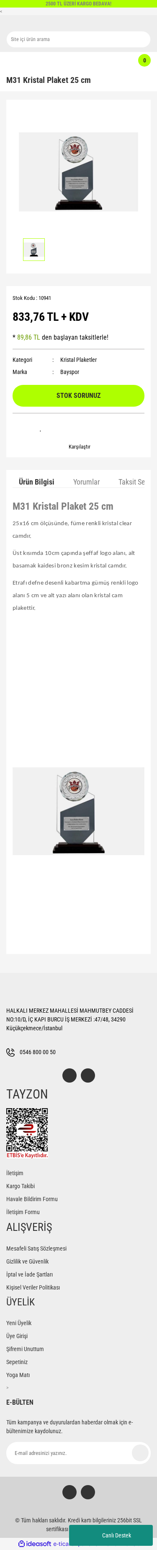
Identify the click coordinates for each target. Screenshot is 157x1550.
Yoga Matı (18, 1375)
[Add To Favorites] (41, 428)
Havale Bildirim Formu (32, 1199)
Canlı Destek (116, 1535)
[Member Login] (74, 60)
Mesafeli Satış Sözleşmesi (36, 1248)
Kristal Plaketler (78, 359)
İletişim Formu (23, 1212)
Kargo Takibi (20, 1186)
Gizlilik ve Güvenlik (27, 1261)
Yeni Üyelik (18, 1323)
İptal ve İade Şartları (29, 1274)
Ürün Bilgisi (36, 481)
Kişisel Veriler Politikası (33, 1287)
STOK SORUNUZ (78, 396)
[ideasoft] (34, 1544)
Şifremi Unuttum (25, 1349)
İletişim (14, 1173)
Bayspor (69, 372)
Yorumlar (86, 481)
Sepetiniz (17, 1362)
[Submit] (140, 1452)
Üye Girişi (17, 1336)
